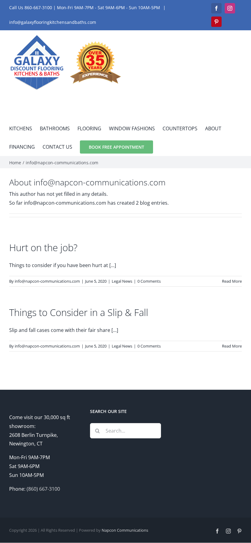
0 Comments (149, 281)
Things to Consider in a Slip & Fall (78, 312)
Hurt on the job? (43, 247)
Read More (232, 281)
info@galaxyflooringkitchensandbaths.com (52, 22)
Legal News (122, 281)
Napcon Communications (125, 530)
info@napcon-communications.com (47, 281)
